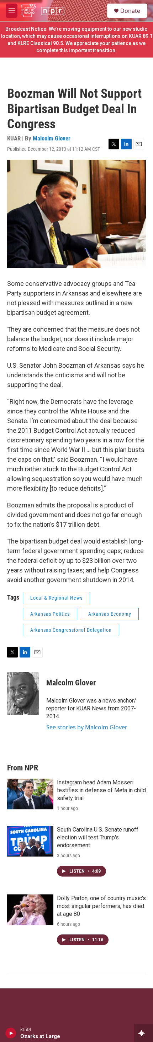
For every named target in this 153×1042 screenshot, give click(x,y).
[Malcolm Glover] (23, 693)
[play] (10, 1033)
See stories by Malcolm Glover (86, 727)
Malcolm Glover (51, 138)
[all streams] (143, 1033)
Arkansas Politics (50, 614)
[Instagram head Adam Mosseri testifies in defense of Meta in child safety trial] (30, 794)
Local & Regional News (56, 598)
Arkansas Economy (109, 614)
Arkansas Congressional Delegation (71, 630)
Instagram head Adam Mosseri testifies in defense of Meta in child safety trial (101, 790)
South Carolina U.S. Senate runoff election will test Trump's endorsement (97, 837)
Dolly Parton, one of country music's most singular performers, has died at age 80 (101, 906)
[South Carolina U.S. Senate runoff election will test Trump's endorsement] (30, 841)
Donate (130, 11)
